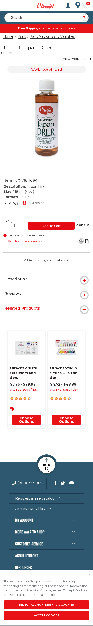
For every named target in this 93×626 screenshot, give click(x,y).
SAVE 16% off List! (46, 69)
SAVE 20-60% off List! (24, 389)
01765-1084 (27, 180)
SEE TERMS (67, 28)
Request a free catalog (35, 498)
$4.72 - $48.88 (63, 384)
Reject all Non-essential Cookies (46, 604)
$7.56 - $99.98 (23, 384)
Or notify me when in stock (25, 241)
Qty (9, 221)
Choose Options (26, 420)
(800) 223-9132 (30, 483)
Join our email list (30, 508)
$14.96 (11, 203)
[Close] (89, 574)
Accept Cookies (46, 615)
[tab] (46, 279)
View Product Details (78, 58)
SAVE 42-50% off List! (64, 389)
